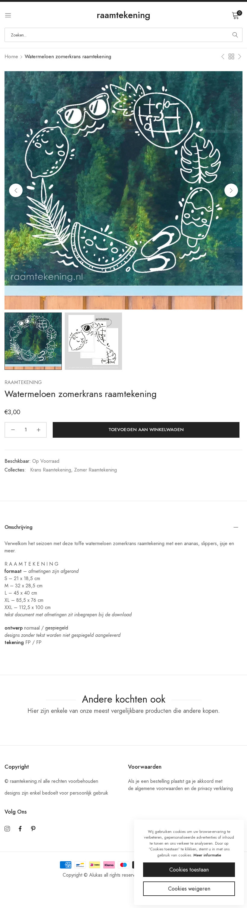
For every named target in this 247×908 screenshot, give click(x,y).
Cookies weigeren (189, 889)
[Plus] (38, 430)
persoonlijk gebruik (89, 792)
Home (11, 56)
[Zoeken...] (235, 35)
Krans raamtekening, (51, 469)
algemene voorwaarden (159, 788)
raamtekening (23, 382)
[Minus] (13, 430)
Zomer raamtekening (95, 469)
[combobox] (123, 35)
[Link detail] (7, 829)
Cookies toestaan (189, 870)
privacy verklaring (215, 788)
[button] (231, 190)
